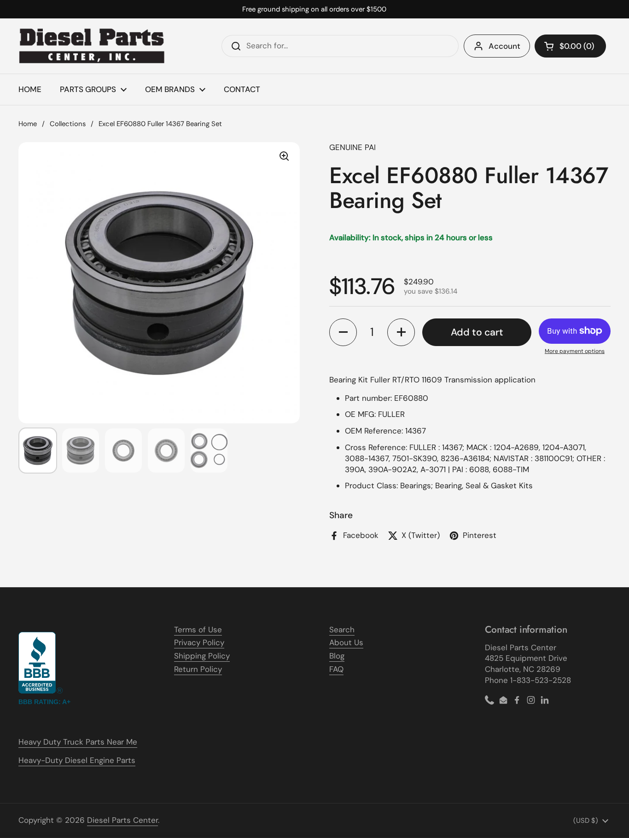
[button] (570, 46)
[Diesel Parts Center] (92, 46)
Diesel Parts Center (122, 820)
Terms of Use (198, 629)
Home (27, 123)
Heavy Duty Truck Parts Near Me (77, 742)
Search (342, 629)
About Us (346, 642)
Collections (68, 123)
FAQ (336, 669)
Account (504, 46)
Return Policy (198, 669)
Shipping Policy (202, 656)
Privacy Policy (199, 642)
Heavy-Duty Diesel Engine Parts (76, 760)
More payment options (575, 351)
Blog (336, 656)
